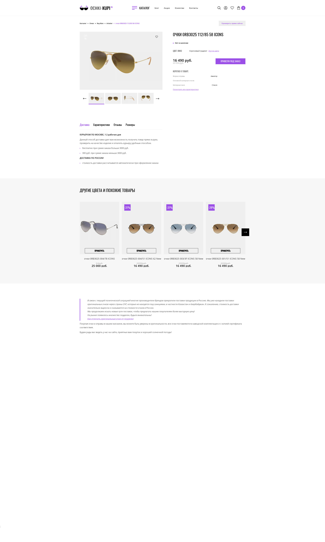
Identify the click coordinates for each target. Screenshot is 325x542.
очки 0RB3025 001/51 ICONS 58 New (225, 258)
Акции (167, 8)
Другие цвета (213, 51)
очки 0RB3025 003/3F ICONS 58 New (183, 258)
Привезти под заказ (230, 61)
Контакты (193, 8)
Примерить (99, 250)
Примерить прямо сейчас (232, 23)
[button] (92, 58)
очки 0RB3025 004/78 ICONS (99, 258)
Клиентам (179, 8)
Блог (157, 8)
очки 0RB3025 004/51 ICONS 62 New (141, 258)
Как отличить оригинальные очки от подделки (110, 318)
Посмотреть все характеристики (186, 89)
